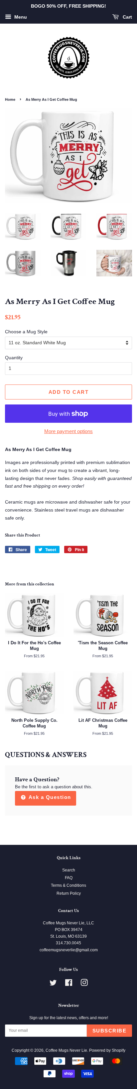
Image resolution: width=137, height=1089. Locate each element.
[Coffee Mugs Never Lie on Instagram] (84, 984)
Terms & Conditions (68, 885)
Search (68, 870)
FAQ (68, 877)
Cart (126, 17)
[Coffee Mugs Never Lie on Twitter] (53, 984)
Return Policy (69, 893)
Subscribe (109, 1030)
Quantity (14, 357)
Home (10, 99)
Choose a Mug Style (26, 331)
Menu (20, 17)
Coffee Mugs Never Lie (66, 1050)
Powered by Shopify (107, 1050)
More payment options (68, 431)
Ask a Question (49, 797)
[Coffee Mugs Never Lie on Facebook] (68, 984)
